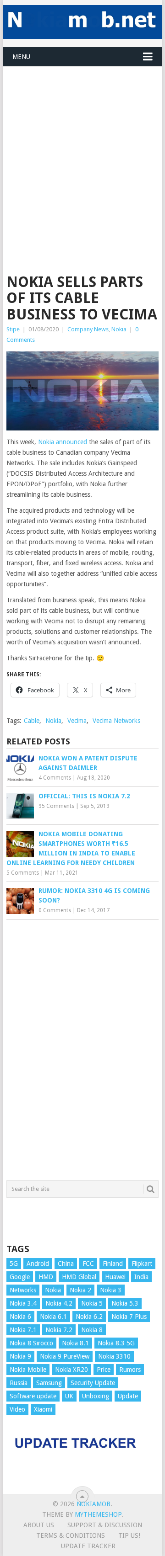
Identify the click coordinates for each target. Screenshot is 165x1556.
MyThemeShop (98, 1514)
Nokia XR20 (71, 1369)
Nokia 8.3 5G (116, 1343)
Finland (113, 1263)
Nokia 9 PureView (64, 1356)
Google (20, 1276)
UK (69, 1396)
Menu (21, 56)
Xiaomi (43, 1409)
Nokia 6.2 (89, 1316)
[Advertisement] (82, 149)
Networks (23, 1290)
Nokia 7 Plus (129, 1316)
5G (14, 1263)
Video (17, 1409)
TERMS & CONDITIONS (70, 1535)
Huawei (115, 1276)
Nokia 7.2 (58, 1329)
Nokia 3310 (114, 1356)
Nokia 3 (110, 1290)
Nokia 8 (92, 1329)
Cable (31, 720)
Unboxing (95, 1396)
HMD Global (79, 1276)
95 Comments (56, 806)
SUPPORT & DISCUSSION (104, 1525)
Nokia (118, 329)
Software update (33, 1396)
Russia (19, 1382)
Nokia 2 (80, 1290)
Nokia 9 (20, 1356)
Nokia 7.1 (23, 1329)
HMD (45, 1276)
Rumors (130, 1369)
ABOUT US (38, 1525)
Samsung (49, 1382)
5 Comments (22, 873)
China (66, 1263)
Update (128, 1396)
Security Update (93, 1382)
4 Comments (54, 778)
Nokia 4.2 (58, 1303)
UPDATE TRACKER (88, 1546)
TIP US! (129, 1535)
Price (103, 1369)
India (141, 1276)
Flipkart (142, 1263)
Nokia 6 (20, 1316)
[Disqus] (82, 1048)
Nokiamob (93, 1504)
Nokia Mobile (28, 1369)
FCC (88, 1263)
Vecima (77, 720)
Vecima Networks (116, 720)
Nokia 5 (92, 1303)
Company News (88, 329)
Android (38, 1263)
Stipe (13, 329)
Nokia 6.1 (53, 1316)
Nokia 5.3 (124, 1303)
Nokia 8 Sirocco (31, 1343)
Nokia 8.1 (75, 1343)
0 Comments (54, 910)
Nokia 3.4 (23, 1303)
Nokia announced (62, 442)
